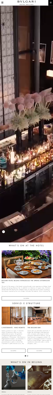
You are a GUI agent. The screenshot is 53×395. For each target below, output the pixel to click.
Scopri (26, 298)
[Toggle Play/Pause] (3, 231)
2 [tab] (27, 356)
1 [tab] (25, 356)
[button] (2, 3)
